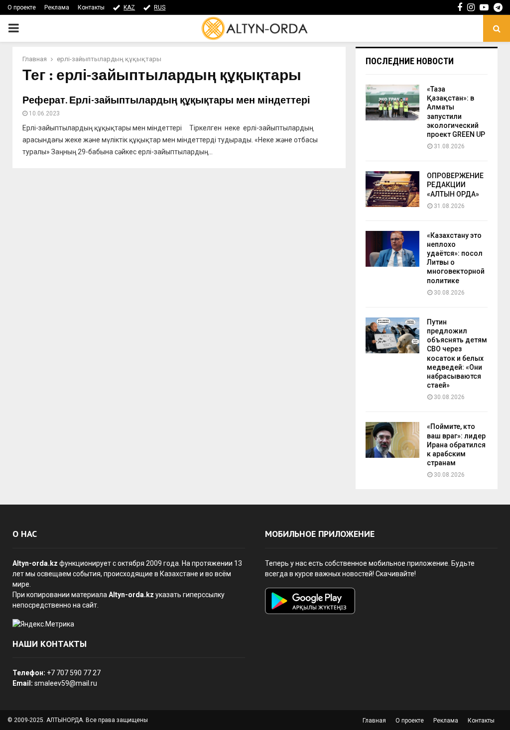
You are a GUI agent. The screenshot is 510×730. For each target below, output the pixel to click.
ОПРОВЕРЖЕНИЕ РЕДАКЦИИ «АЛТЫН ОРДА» (455, 185)
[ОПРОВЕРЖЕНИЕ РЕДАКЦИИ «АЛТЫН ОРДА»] (392, 189)
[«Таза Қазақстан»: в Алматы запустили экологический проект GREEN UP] (392, 102)
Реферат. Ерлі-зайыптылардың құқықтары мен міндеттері (166, 100)
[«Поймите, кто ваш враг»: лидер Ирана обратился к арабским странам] (392, 440)
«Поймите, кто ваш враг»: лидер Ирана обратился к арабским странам (456, 444)
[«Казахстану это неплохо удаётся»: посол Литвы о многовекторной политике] (392, 249)
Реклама (56, 7)
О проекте (21, 7)
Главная (374, 720)
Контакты (91, 7)
